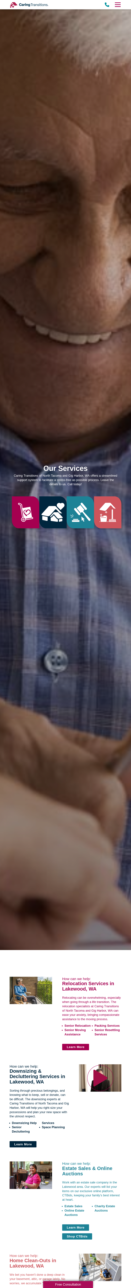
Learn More (76, 1047)
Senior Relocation (77, 1025)
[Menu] (117, 4)
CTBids (67, 1195)
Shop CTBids (77, 1236)
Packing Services (107, 1025)
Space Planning (53, 1127)
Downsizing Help (24, 1123)
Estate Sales (73, 1206)
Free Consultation (68, 1284)
